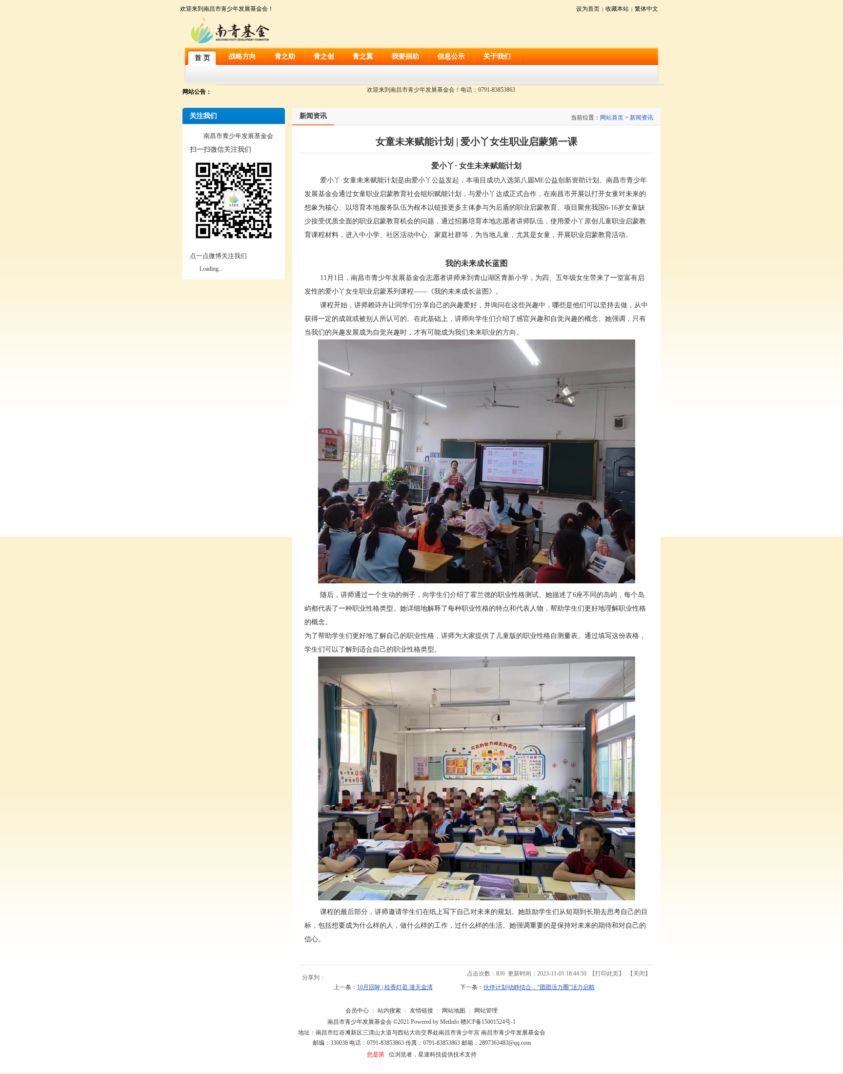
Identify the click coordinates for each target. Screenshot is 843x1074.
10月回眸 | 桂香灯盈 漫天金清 (395, 987)
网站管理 (486, 1010)
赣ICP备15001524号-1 (488, 1021)
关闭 (639, 973)
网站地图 (453, 1010)
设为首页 (588, 8)
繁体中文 (646, 8)
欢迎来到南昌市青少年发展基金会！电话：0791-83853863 (441, 89)
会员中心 (357, 1010)
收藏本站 (617, 8)
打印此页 (607, 973)
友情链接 (421, 1010)
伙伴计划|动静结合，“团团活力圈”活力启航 (539, 987)
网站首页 (611, 117)
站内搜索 (389, 1010)
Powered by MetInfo (435, 1021)
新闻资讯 (641, 117)
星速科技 (430, 1054)
